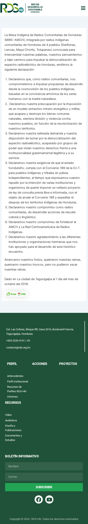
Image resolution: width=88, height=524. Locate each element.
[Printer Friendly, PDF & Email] (16, 293)
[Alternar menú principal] (83, 8)
